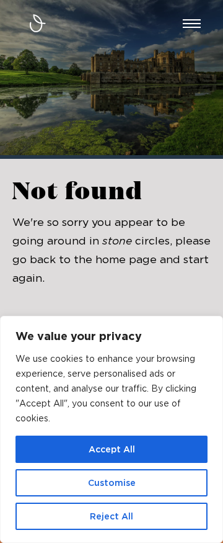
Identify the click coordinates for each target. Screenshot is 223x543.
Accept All (112, 449)
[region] (111, 429)
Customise (112, 483)
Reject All (111, 516)
